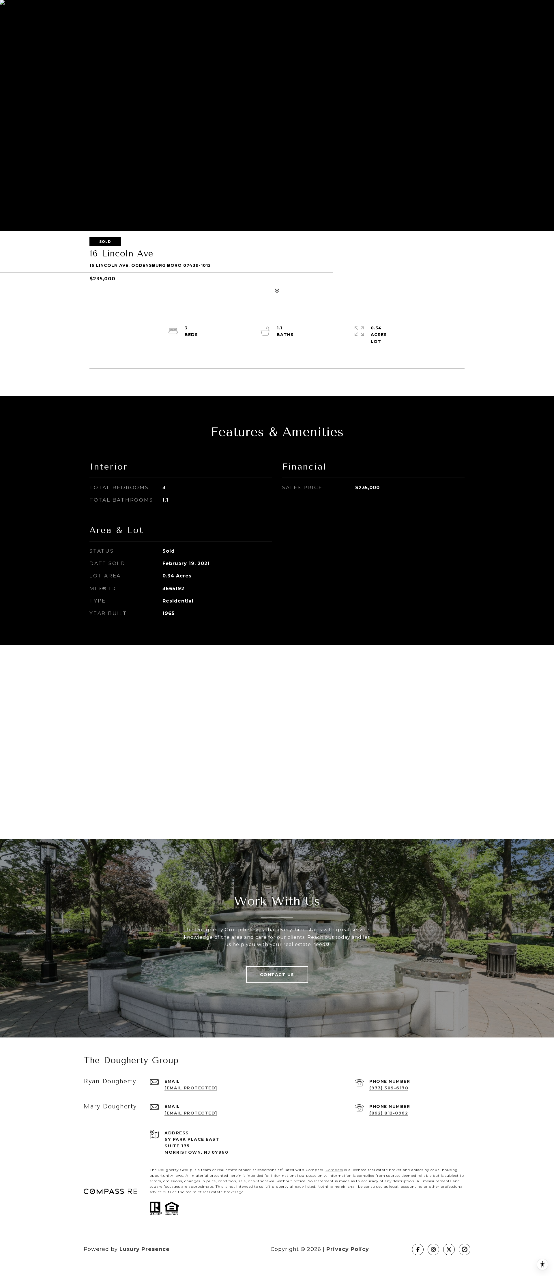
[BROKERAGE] (464, 1249)
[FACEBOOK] (418, 1249)
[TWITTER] (449, 1249)
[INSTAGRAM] (433, 1249)
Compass (334, 1170)
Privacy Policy (347, 1249)
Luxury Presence (144, 1249)
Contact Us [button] (277, 974)
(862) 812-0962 (388, 1113)
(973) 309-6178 (388, 1088)
